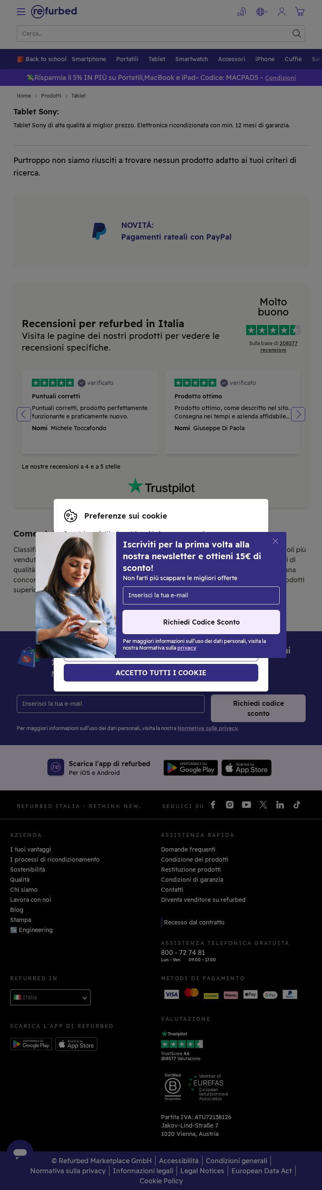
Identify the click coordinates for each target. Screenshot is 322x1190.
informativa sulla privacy (143, 604)
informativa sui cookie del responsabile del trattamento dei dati (157, 613)
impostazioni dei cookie (147, 595)
